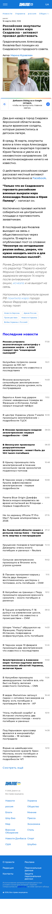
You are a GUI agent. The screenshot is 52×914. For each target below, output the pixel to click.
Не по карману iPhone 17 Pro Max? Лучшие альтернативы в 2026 (21, 518)
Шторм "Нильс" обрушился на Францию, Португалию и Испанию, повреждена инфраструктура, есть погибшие (23, 631)
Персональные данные (33, 869)
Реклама (29, 862)
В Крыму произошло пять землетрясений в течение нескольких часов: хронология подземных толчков (22, 466)
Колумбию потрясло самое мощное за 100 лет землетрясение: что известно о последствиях (22, 366)
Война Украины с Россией (15, 322)
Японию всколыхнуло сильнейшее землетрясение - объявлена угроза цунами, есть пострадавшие (22, 383)
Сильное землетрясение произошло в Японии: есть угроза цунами (19, 562)
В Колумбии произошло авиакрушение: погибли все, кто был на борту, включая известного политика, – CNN (23, 681)
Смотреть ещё (13, 767)
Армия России (30, 313)
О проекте (8, 862)
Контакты (8, 874)
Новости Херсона (12, 313)
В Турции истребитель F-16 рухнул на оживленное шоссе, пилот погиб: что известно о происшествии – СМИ (22, 613)
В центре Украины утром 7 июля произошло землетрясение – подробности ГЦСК (23, 418)
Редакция (8, 868)
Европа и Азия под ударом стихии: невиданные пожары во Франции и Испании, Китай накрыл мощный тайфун (23, 401)
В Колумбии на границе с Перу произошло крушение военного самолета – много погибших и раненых (23, 596)
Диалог (5, 18)
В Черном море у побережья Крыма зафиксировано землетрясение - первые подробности (21, 484)
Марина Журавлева (21, 55)
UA (47, 4)
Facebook (39, 178)
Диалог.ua (22, 887)
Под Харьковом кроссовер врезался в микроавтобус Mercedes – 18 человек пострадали (19, 734)
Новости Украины (29, 318)
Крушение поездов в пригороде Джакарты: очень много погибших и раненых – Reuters (23, 548)
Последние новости (20, 334)
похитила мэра (18, 298)
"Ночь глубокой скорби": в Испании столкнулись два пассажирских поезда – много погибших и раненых (22, 716)
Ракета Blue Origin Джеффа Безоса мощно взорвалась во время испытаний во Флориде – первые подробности (23, 501)
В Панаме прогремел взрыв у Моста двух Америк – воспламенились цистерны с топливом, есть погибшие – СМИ (23, 578)
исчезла (18, 283)
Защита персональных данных (33, 876)
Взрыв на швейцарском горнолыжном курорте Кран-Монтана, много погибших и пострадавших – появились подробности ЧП (21, 754)
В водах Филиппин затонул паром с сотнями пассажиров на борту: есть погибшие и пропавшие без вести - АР (23, 699)
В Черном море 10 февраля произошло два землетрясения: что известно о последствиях (23, 648)
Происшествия (10, 318)
